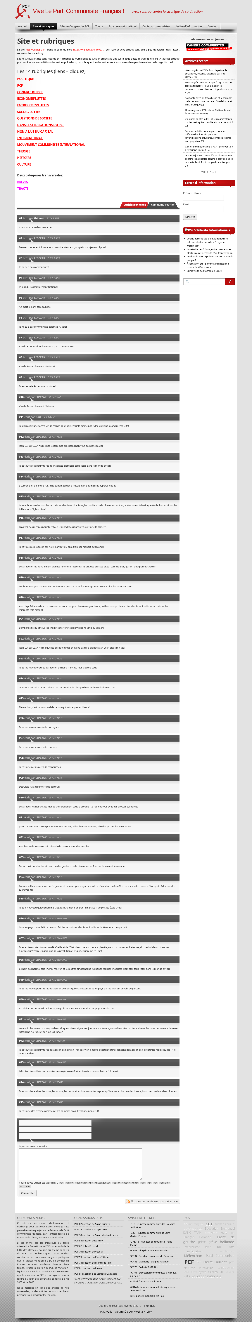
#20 (21, 597)
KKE (220, 1246)
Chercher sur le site (230, 281)
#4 (20, 277)
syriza (202, 1272)
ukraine (230, 1272)
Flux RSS (149, 1305)
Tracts (99, 26)
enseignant (211, 1232)
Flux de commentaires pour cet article (154, 1201)
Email (186, 204)
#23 (21, 658)
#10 (21, 397)
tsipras (213, 1272)
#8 (20, 357)
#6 (20, 317)
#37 (21, 938)
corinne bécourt (224, 1224)
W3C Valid (106, 1311)
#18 (21, 557)
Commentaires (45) (162, 204)
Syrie (194, 1272)
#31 (21, 817)
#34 (21, 877)
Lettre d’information (189, 26)
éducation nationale (206, 1276)
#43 (21, 1062)
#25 (21, 698)
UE (221, 1272)
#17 (21, 537)
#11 (21, 417)
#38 (21, 959)
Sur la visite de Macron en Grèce (204, 270)
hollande (227, 1241)
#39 (21, 979)
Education (211, 1229)
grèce (202, 1242)
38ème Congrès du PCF (74, 26)
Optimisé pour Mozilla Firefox (133, 1311)
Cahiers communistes (156, 26)
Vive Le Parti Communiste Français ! (78, 11)
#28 (21, 758)
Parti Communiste (220, 1255)
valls (187, 1276)
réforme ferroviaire (198, 1268)
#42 (21, 1041)
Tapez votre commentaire (33, 1146)
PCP (198, 1262)
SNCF (186, 1272)
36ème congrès (193, 1224)
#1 (20, 218)
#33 (21, 857)
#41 (21, 1019)
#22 (21, 638)
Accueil (22, 26)
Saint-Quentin (226, 1267)
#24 (21, 678)
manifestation (193, 1251)
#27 (21, 738)
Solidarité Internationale (212, 230)
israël (208, 1247)
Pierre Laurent (215, 1262)
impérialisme (192, 1247)
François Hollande (197, 1237)
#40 (21, 999)
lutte (231, 1247)
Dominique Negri (193, 1228)
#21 (21, 619)
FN (232, 1232)
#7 (20, 337)
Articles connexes (135, 204)
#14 (21, 476)
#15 (21, 496)
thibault (39, 218)
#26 (21, 718)
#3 (20, 258)
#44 (21, 1082)
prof (231, 1262)
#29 (21, 777)
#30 (21, 797)
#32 (21, 837)
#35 (21, 898)
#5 (20, 297)
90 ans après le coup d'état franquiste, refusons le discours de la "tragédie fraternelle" (207, 242)
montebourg (227, 1251)
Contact (213, 26)
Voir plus (209, 172)
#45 (21, 1102)
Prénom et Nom (192, 193)
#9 (20, 377)
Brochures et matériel (123, 26)
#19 (21, 577)
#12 (21, 436)
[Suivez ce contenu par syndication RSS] (189, 230)
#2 (20, 238)
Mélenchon (193, 1255)
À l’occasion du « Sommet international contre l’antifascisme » (208, 265)
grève (213, 1242)
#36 (21, 918)
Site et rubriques (43, 26)
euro (224, 1233)
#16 (21, 518)
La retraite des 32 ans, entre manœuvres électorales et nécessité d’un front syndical (210, 251)
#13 (21, 456)
